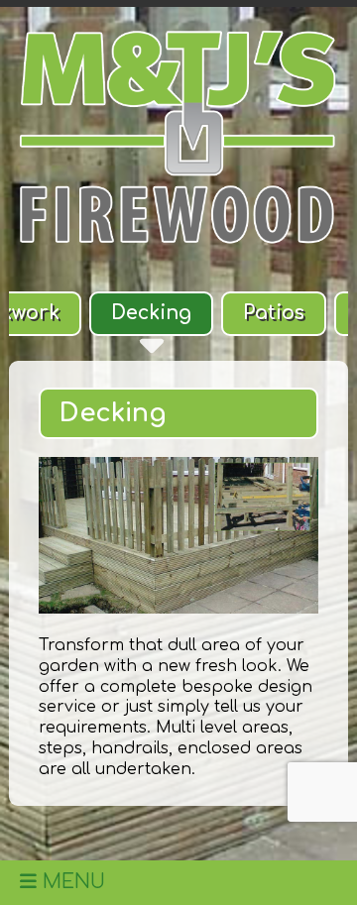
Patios (273, 312)
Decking (151, 312)
